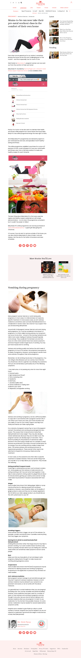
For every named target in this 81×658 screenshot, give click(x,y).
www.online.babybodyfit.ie (16, 228)
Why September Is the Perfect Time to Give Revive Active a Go (63, 276)
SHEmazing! (43, 651)
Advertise (20, 648)
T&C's (58, 648)
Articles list (31, 16)
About (14, 648)
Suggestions (53, 648)
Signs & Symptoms (26, 11)
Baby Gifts (41, 11)
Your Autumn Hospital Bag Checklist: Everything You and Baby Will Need (66, 22)
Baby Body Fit (21, 63)
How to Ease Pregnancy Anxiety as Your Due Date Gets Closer (66, 39)
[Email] (34, 245)
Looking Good (61, 11)
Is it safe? (35, 11)
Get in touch (28, 651)
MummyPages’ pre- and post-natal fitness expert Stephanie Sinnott (27, 70)
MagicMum (35, 651)
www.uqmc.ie (21, 626)
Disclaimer (26, 648)
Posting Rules (34, 648)
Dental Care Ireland (43, 13)
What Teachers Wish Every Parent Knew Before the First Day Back (66, 54)
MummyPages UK (51, 651)
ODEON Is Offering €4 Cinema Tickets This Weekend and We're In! (48, 276)
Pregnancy (15, 11)
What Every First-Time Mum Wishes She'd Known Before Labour (66, 31)
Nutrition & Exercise (22, 16)
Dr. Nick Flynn (24, 622)
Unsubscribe (65, 648)
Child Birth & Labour (51, 11)
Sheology (45, 654)
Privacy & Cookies (43, 648)
